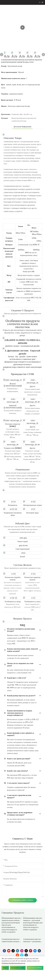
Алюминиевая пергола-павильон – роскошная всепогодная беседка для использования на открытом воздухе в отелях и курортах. (32, 940)
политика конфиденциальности (13, 963)
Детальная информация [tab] (22, 127)
